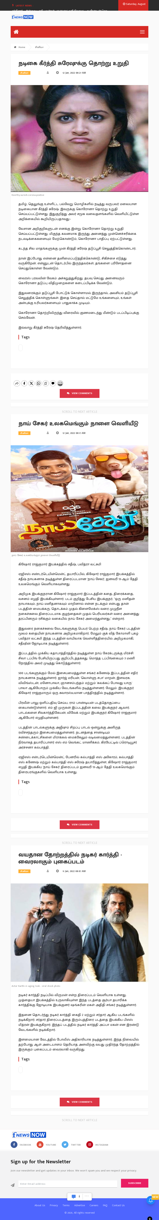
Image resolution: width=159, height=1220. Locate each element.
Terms (66, 1205)
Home (21, 47)
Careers (94, 1205)
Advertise (79, 1205)
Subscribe (134, 1183)
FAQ (105, 1205)
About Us (40, 1205)
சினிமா (39, 47)
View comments (80, 393)
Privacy (54, 1205)
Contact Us (118, 1205)
